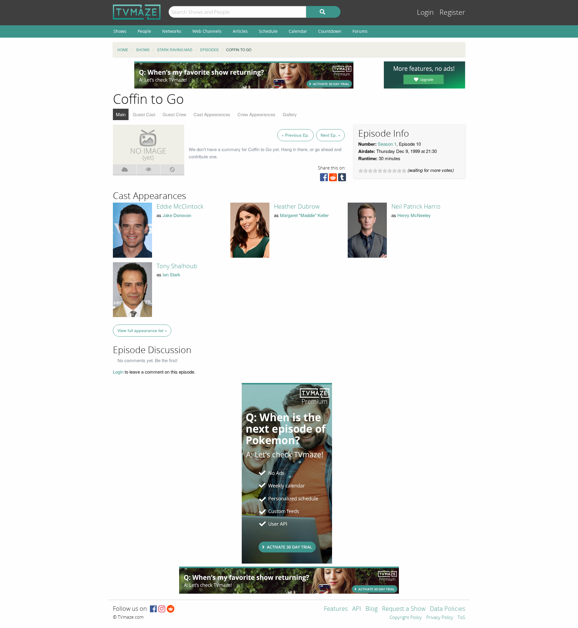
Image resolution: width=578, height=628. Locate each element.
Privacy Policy (439, 617)
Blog (371, 609)
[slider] (382, 170)
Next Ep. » (330, 135)
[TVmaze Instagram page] (161, 609)
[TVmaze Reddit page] (171, 609)
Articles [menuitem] (240, 31)
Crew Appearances (256, 114)
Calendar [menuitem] (298, 31)
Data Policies (447, 609)
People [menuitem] (144, 31)
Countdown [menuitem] (329, 31)
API (356, 609)
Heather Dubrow (296, 206)
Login (425, 12)
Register (452, 12)
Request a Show (403, 609)
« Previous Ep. (295, 135)
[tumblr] (342, 179)
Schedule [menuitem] (268, 31)
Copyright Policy (406, 617)
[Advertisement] (243, 75)
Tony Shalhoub (177, 266)
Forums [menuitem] (360, 31)
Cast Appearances (212, 114)
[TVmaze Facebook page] (153, 609)
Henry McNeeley (414, 215)
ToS (461, 617)
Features (336, 609)
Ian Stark (171, 274)
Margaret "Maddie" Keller (304, 215)
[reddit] (333, 179)
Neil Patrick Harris (415, 206)
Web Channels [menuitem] (207, 31)
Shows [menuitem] (119, 31)
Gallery (290, 114)
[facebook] (324, 179)
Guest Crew (174, 114)
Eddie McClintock (180, 206)
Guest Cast (144, 114)
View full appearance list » (142, 330)
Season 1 (387, 144)
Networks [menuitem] (171, 31)
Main (121, 114)
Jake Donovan (177, 215)
